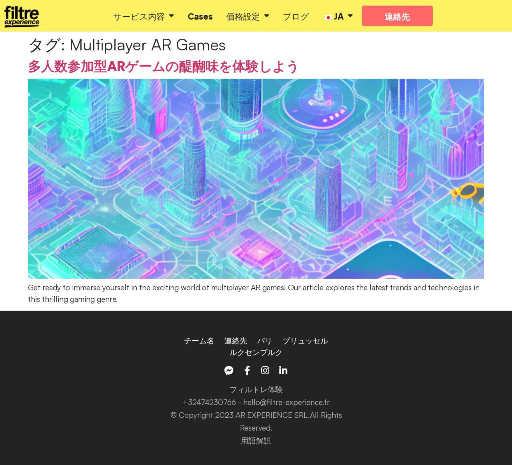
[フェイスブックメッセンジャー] (229, 370)
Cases (200, 16)
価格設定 (243, 16)
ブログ (296, 16)
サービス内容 (139, 16)
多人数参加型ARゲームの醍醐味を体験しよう (164, 66)
